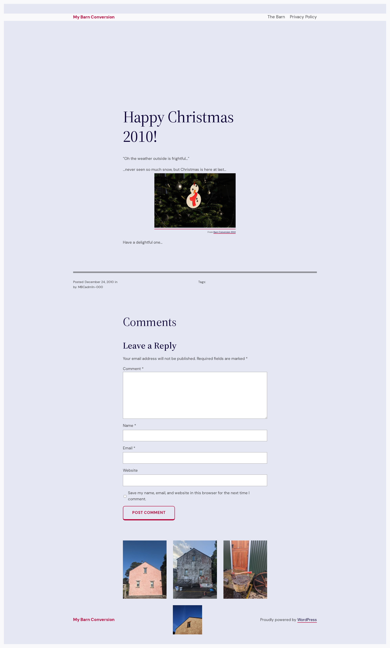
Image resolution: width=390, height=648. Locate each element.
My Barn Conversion (94, 17)
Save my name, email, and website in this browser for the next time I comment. (188, 496)
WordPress (307, 619)
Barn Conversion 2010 (224, 232)
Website (130, 470)
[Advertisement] (195, 64)
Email (129, 448)
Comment (133, 368)
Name (129, 425)
